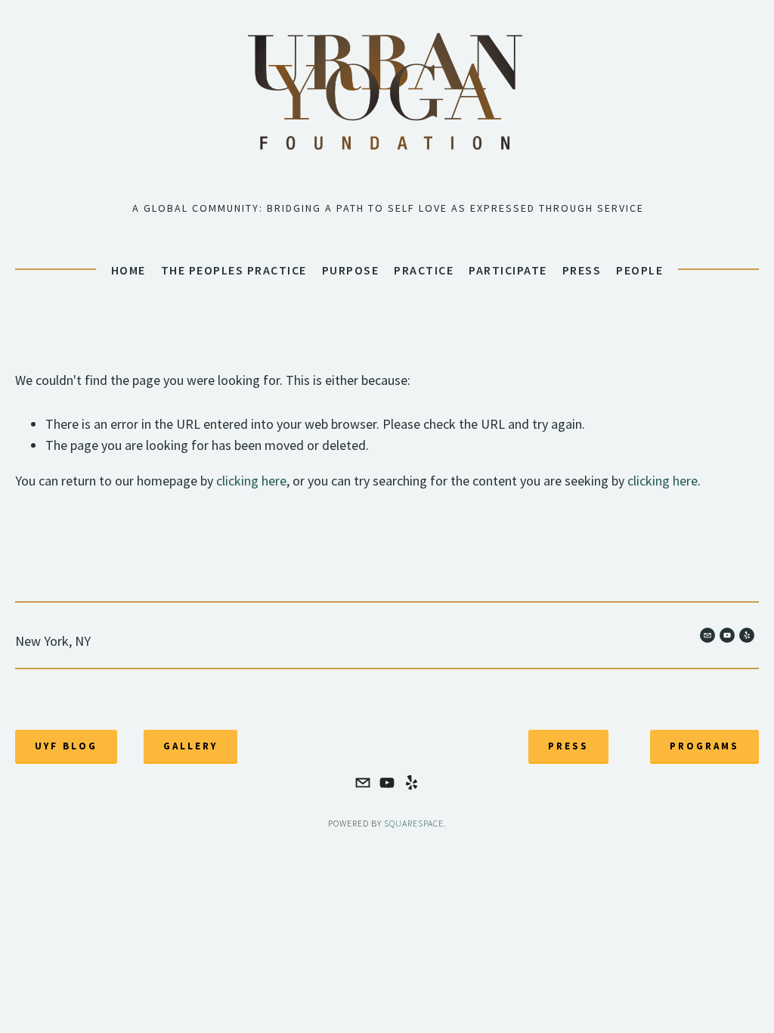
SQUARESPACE (414, 823)
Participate (508, 270)
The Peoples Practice (234, 270)
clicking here (251, 480)
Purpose (350, 270)
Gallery (190, 746)
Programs (704, 746)
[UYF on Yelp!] (411, 782)
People (639, 270)
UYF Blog (66, 746)
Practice (424, 270)
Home (128, 270)
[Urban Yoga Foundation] (387, 782)
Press (582, 270)
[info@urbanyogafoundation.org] (362, 782)
